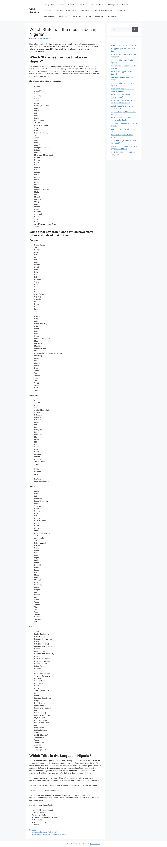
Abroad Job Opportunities (104, 10)
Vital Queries (34, 11)
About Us (61, 5)
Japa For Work (112, 16)
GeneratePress (95, 844)
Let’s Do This (121, 10)
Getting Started (71, 10)
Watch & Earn (63, 16)
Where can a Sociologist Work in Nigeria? (45, 832)
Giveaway (59, 10)
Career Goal (126, 5)
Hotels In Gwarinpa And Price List (124, 45)
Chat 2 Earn (48, 10)
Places (34, 830)
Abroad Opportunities (97, 5)
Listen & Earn (76, 16)
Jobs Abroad (99, 16)
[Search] (135, 29)
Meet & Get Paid (49, 16)
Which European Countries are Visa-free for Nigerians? (49, 834)
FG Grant (88, 16)
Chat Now (82, 5)
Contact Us (71, 5)
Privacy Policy (49, 5)
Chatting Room (113, 5)
